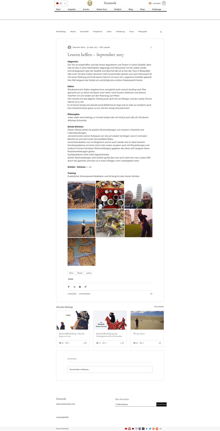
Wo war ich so (139, 333)
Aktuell (73, 31)
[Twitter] (150, 429)
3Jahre (88, 273)
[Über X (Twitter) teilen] (74, 287)
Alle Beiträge (61, 31)
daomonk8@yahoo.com (65, 404)
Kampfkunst (97, 31)
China (71, 273)
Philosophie (142, 31)
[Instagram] (136, 429)
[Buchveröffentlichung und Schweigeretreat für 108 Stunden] (110, 320)
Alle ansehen (159, 307)
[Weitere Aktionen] (151, 47)
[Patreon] (153, 429)
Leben (109, 31)
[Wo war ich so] (147, 320)
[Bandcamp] (160, 429)
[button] (164, 3)
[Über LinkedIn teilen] (80, 287)
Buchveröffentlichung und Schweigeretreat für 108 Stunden (109, 334)
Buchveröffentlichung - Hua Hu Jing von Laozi (71, 334)
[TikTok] (143, 429)
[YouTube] (126, 429)
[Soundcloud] (157, 429)
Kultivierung (120, 31)
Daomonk (110, 3)
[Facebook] (140, 429)
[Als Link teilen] (85, 287)
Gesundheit (84, 31)
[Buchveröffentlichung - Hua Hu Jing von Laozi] (72, 320)
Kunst (131, 31)
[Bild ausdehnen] (81, 195)
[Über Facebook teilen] (69, 287)
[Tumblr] (147, 429)
